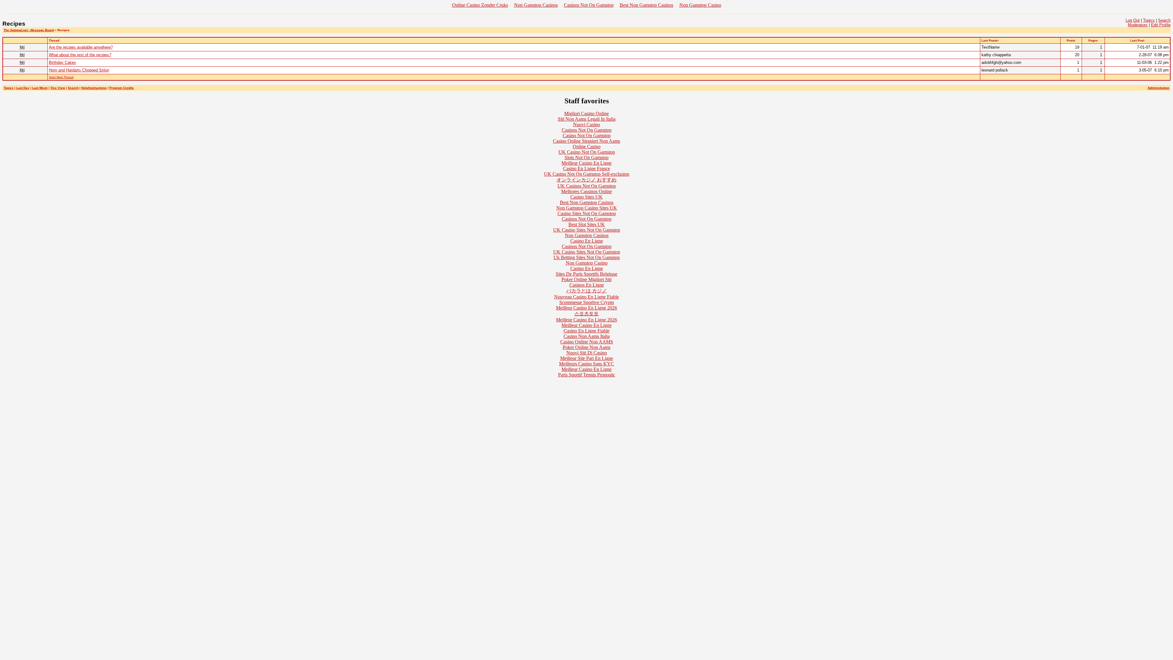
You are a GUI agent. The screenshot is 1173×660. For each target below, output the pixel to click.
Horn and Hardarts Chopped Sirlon (79, 70)
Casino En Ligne (586, 241)
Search (1164, 20)
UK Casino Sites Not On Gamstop (586, 230)
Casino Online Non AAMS (586, 341)
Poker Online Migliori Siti (586, 279)
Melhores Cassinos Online (586, 191)
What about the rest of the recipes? (80, 55)
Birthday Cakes (62, 62)
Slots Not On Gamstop (586, 157)
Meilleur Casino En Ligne (586, 163)
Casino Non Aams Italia (587, 336)
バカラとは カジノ (586, 290)
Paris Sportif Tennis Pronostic (586, 374)
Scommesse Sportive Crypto (586, 302)
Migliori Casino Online (586, 113)
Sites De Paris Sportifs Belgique (586, 274)
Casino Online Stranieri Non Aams (586, 141)
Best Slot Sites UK (586, 224)
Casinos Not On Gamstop (589, 5)
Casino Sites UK (586, 197)
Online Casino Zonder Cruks (480, 5)
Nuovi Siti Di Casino (586, 352)
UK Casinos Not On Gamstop (586, 186)
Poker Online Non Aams (586, 347)
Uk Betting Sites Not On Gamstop (587, 257)
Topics (1149, 20)
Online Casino (587, 146)
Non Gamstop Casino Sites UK (586, 208)
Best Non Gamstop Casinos (646, 5)
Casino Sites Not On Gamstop (586, 213)
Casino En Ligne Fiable (586, 330)
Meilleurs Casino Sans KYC (586, 363)
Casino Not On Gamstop (587, 135)
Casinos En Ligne (586, 285)
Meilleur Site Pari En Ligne (586, 358)
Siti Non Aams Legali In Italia (587, 119)
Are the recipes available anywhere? (81, 47)
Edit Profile (1161, 25)
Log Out (1133, 20)
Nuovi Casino (586, 124)
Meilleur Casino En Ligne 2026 (586, 307)
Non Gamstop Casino (700, 5)
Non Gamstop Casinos (536, 5)
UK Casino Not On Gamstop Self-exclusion (586, 174)
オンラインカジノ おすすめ (586, 179)
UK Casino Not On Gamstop (586, 152)
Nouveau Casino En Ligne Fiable (586, 296)
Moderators (1138, 25)
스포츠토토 (586, 313)
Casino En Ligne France (586, 168)
